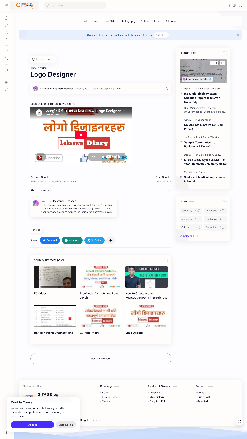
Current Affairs (89, 332)
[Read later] (160, 88)
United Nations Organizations (53, 332)
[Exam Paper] (204, 88)
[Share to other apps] (110, 240)
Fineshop (122, 420)
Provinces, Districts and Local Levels (99, 295)
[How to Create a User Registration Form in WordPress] (146, 277)
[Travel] (95, 21)
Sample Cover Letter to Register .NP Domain (199, 144)
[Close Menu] (238, 35)
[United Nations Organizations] (55, 316)
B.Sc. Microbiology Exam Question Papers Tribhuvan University (202, 98)
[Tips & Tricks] (203, 137)
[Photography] (128, 21)
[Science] (203, 172)
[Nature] (145, 21)
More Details (66, 424)
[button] (240, 5)
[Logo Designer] (146, 316)
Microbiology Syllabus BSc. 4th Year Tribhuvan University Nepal (205, 162)
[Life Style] (110, 21)
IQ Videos (40, 293)
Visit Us (147, 35)
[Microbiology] (219, 88)
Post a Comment (101, 358)
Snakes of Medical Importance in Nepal (204, 179)
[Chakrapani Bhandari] (51, 88)
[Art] (85, 21)
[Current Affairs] (101, 316)
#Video (36, 229)
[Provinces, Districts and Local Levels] (101, 277)
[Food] (157, 21)
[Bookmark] (228, 5)
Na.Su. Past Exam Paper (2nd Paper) (203, 127)
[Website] (214, 137)
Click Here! (161, 35)
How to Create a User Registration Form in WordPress (146, 295)
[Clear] (103, 5)
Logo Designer (134, 332)
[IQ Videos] (55, 277)
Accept (32, 424)
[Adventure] (171, 21)
